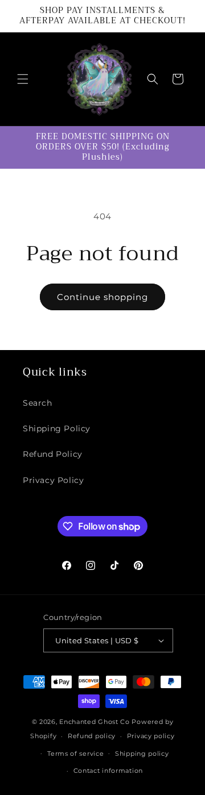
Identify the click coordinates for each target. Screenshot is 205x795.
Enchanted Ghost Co (94, 722)
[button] (22, 78)
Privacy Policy (53, 480)
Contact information (108, 771)
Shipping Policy (57, 428)
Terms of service (75, 753)
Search (37, 403)
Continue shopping (102, 297)
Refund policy (92, 736)
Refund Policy (53, 454)
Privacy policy (151, 736)
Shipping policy (142, 753)
